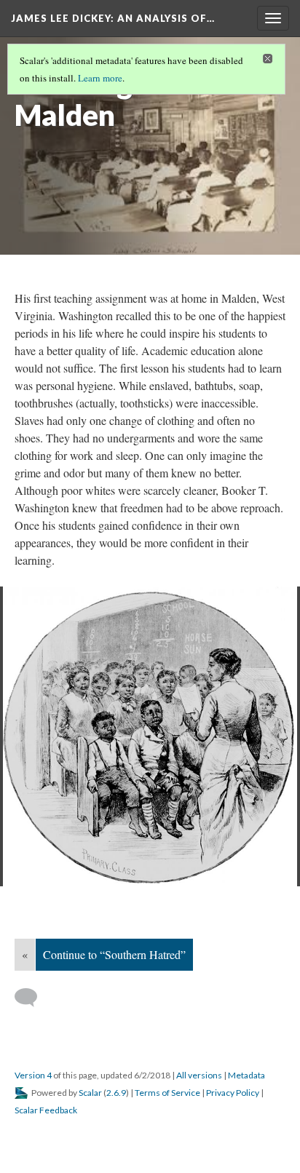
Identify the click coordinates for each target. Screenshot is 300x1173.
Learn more (100, 77)
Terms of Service (167, 1092)
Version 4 (33, 1075)
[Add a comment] (32, 997)
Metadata (246, 1075)
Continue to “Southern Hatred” (114, 954)
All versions (199, 1075)
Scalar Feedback (46, 1110)
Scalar (90, 1092)
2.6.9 (116, 1092)
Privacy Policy (232, 1092)
